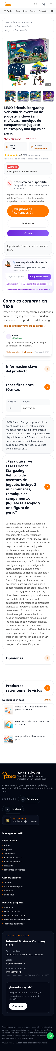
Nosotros (7, 865)
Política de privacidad (13, 915)
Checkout (7, 890)
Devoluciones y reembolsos (16, 919)
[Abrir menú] (51, 4)
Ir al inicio (28, 223)
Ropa (18, 11)
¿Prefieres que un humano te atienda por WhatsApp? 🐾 (28, 289)
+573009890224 (13, 972)
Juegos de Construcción (16, 30)
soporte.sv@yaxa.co (15, 963)
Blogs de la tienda (12, 861)
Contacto (7, 907)
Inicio (7, 22)
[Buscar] (35, 4)
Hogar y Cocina (29, 11)
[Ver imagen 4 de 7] (48, 96)
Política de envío (11, 911)
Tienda (6, 882)
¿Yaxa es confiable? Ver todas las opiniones (24, 325)
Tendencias (8, 853)
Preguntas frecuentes (13, 869)
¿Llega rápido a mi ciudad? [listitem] (34, 284)
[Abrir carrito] (43, 4)
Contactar (18, 1006)
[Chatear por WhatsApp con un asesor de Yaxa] (50, 1035)
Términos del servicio (13, 923)
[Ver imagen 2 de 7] (23, 96)
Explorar (7, 849)
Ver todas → (49, 700)
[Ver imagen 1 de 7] (10, 96)
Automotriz (43, 11)
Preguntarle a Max (39, 276)
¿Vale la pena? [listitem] (12, 284)
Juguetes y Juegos (21, 22)
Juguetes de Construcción (17, 26)
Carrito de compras (12, 886)
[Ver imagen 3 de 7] (35, 96)
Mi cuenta (8, 894)
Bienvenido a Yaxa (12, 857)
